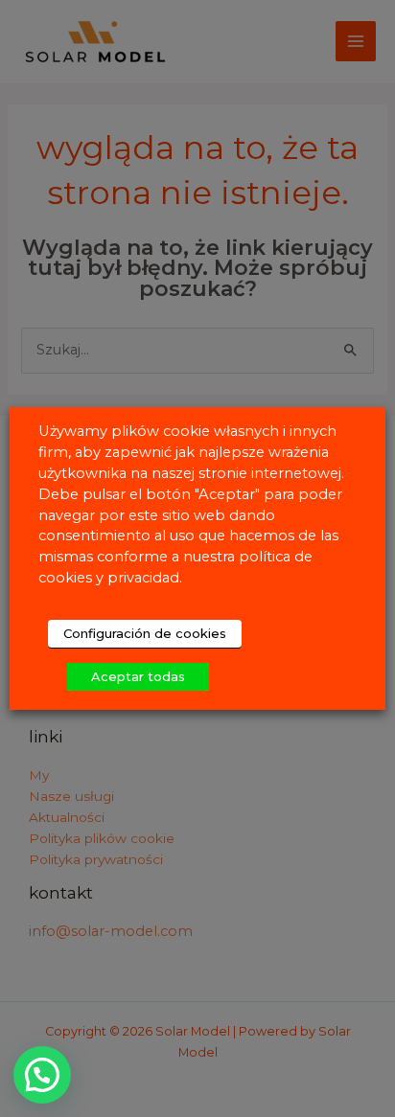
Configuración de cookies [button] (144, 633)
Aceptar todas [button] (138, 676)
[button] (42, 1075)
